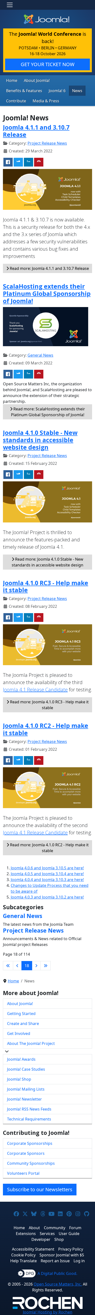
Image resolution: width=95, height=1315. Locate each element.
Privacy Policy (70, 1249)
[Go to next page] (36, 965)
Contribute (16, 101)
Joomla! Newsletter (24, 1099)
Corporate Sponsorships (29, 1143)
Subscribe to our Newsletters (39, 1189)
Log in (79, 1260)
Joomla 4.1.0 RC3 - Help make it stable (45, 586)
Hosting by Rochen (47, 1312)
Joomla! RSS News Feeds (29, 1109)
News (77, 90)
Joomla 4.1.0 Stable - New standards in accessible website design (40, 440)
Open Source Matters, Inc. (58, 1284)
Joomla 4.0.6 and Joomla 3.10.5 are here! (47, 868)
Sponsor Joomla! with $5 (61, 1255)
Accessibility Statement (33, 1249)
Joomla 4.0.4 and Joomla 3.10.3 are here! (47, 879)
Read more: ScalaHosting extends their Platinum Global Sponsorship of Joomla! (48, 411)
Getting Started (21, 1013)
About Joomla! (37, 80)
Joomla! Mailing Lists (26, 1089)
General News (40, 355)
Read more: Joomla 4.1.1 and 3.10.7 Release (49, 268)
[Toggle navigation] (10, 5)
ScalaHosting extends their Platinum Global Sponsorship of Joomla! (47, 293)
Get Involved (18, 1033)
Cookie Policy (23, 1255)
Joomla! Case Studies (26, 1069)
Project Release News (47, 143)
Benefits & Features (24, 90)
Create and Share (23, 1023)
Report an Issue (55, 1260)
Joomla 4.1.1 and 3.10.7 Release (36, 131)
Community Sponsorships (31, 1163)
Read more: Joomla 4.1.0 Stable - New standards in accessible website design (47, 562)
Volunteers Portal (23, 1173)
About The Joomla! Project (31, 1043)
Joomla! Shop (19, 1079)
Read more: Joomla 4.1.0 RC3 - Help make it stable (49, 704)
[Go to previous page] (17, 965)
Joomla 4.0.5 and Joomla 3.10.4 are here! (47, 873)
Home (11, 80)
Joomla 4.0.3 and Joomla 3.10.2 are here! (47, 897)
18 (27, 965)
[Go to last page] (45, 965)
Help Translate (23, 1260)
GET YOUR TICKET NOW (48, 64)
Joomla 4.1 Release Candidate (35, 689)
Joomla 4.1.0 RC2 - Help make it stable (45, 729)
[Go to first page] (8, 965)
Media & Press (46, 101)
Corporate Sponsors (26, 1153)
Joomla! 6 (57, 90)
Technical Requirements (29, 1119)
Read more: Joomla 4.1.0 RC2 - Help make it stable (49, 847)
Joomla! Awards (21, 1059)
